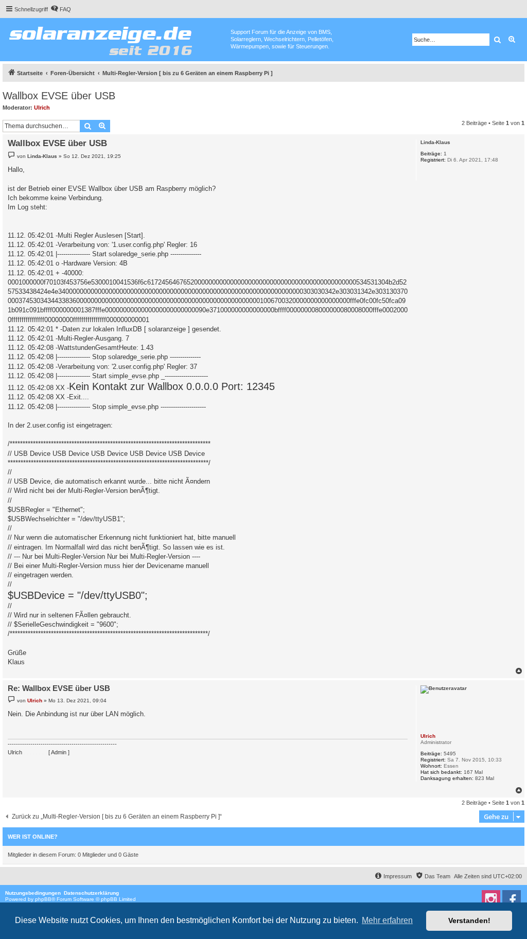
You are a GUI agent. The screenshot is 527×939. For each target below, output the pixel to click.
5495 (450, 753)
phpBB (43, 899)
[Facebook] (511, 899)
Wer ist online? (33, 837)
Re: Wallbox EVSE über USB (59, 688)
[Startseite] (117, 39)
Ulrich (42, 107)
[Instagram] (491, 899)
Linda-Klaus (435, 142)
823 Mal (484, 778)
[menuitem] (60, 9)
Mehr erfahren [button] (387, 920)
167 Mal (473, 772)
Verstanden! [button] (469, 920)
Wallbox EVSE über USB (59, 95)
